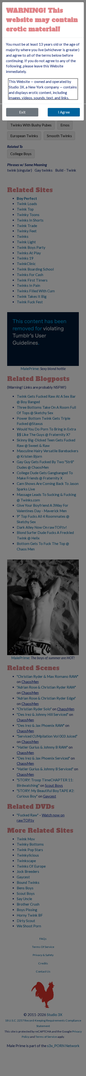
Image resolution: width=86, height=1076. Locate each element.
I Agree (64, 112)
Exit (22, 112)
